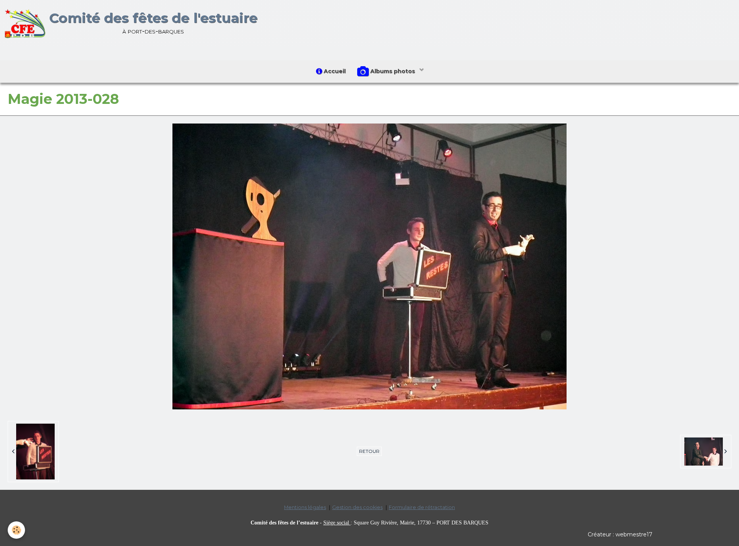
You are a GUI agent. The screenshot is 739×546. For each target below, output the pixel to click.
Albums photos (392, 71)
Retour (369, 451)
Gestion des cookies (357, 507)
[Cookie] (16, 530)
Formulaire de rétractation (422, 507)
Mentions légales (305, 507)
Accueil (334, 71)
